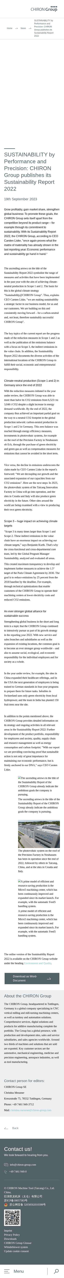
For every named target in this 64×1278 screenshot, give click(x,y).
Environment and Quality (37, 963)
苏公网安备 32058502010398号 (28, 1204)
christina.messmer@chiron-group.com (30, 1110)
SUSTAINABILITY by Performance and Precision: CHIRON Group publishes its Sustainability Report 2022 (43, 28)
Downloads (10, 1238)
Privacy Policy (12, 1234)
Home (9, 28)
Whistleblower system (16, 1247)
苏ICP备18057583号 (15, 1200)
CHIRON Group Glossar (17, 1243)
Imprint (8, 1230)
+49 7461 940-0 (18, 1171)
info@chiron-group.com (23, 1164)
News (23, 28)
